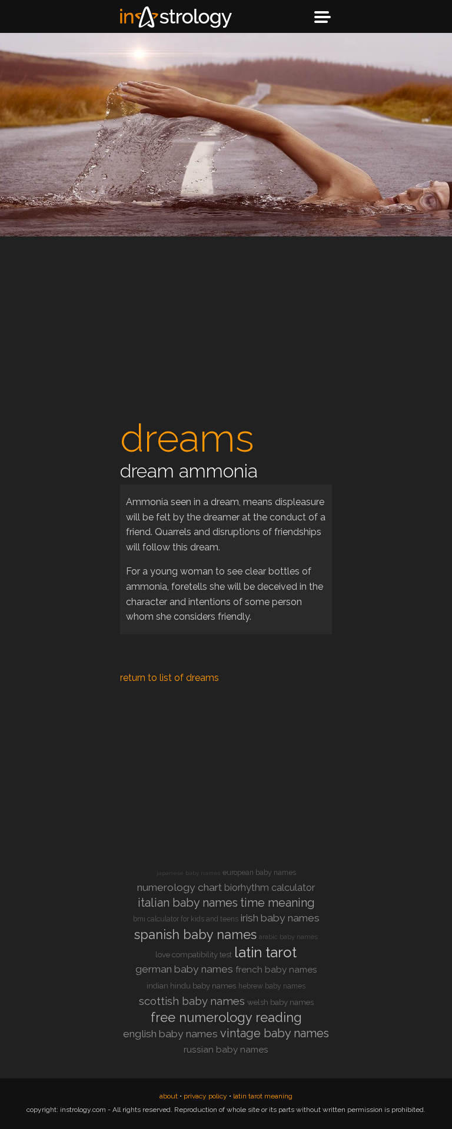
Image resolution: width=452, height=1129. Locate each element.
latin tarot (265, 952)
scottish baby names (192, 1001)
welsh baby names (280, 1002)
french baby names (276, 969)
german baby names (184, 969)
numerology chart (179, 887)
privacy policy (205, 1096)
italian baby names (188, 903)
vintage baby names (274, 1033)
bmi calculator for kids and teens (185, 919)
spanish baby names (195, 934)
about (168, 1096)
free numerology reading (226, 1017)
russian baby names (226, 1049)
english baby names (170, 1034)
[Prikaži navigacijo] (322, 17)
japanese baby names (188, 873)
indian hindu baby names (191, 985)
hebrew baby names (271, 986)
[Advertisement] (226, 330)
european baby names (259, 873)
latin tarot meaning (263, 1096)
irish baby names (280, 918)
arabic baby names (288, 937)
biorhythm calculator (269, 887)
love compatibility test (193, 954)
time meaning (277, 903)
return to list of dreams (169, 677)
